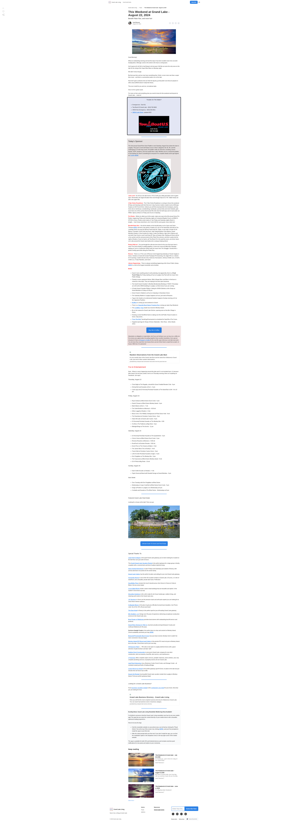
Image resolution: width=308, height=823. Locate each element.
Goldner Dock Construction (136, 652)
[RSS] (185, 814)
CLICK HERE (134, 155)
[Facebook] (177, 814)
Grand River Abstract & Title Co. (138, 625)
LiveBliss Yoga (139, 307)
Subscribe (193, 2)
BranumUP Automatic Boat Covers (138, 636)
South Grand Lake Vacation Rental (141, 563)
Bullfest (134, 302)
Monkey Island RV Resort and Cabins (139, 641)
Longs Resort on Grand (135, 668)
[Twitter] (173, 814)
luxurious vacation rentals (139, 688)
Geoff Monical (136, 22)
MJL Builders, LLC (133, 614)
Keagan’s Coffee (145, 340)
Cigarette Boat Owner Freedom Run (149, 305)
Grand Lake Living (132, 7)
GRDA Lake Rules (137, 112)
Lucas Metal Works (134, 588)
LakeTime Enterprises (135, 663)
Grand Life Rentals (134, 674)
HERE (135, 227)
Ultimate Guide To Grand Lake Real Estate (154, 543)
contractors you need (157, 688)
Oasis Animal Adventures (136, 568)
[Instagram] (181, 814)
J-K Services (132, 599)
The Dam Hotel (132, 610)
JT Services (131, 657)
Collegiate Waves (133, 605)
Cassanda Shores (133, 577)
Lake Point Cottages (134, 557)
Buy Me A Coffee (154, 330)
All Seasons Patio (133, 647)
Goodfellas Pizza (133, 583)
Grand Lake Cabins (134, 574)
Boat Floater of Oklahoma (136, 619)
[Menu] (199, 2)
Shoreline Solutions (134, 594)
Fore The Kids (136, 319)
